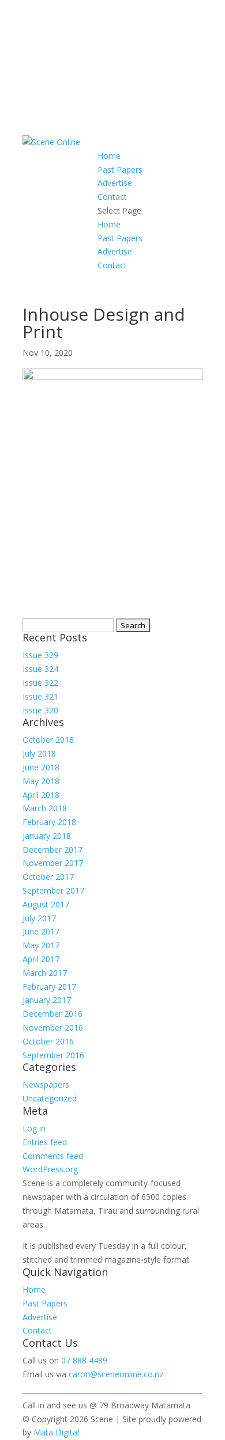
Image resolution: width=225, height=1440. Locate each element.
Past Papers (119, 169)
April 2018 (40, 794)
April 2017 (40, 958)
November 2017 (52, 862)
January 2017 (46, 999)
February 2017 (49, 986)
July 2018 (39, 753)
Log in (34, 1128)
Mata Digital (56, 1432)
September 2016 (53, 1055)
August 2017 (45, 904)
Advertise (114, 182)
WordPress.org (50, 1169)
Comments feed (52, 1155)
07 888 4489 (84, 1360)
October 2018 (48, 739)
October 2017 (48, 876)
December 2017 (52, 849)
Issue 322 (40, 682)
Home (109, 155)
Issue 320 (40, 710)
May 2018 (40, 781)
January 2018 (46, 835)
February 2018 (49, 821)
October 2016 (48, 1041)
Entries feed (44, 1142)
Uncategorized (49, 1098)
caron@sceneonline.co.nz (116, 1374)
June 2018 (40, 767)
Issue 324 (40, 668)
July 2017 (39, 918)
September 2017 (53, 890)
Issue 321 (40, 696)
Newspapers (45, 1084)
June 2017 (40, 931)
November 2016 (52, 1027)
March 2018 (44, 808)
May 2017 (40, 945)
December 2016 (52, 1013)
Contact (112, 196)
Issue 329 (40, 654)
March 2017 (44, 972)
